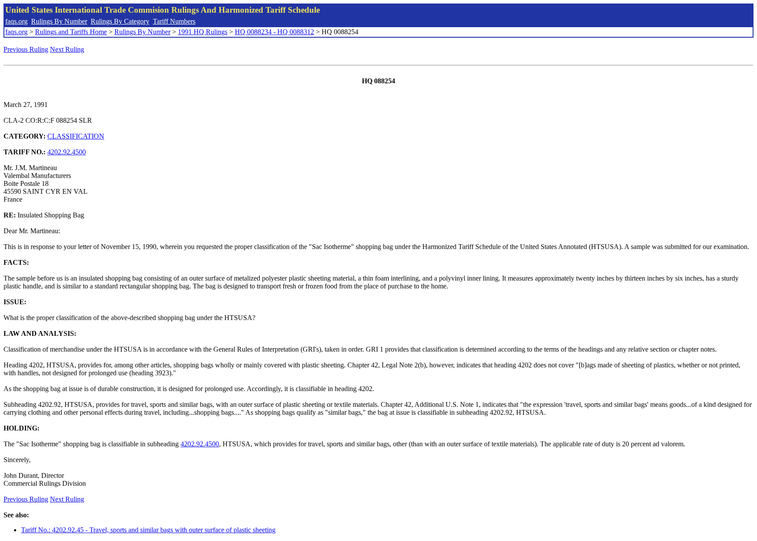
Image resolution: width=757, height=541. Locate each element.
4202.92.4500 (66, 152)
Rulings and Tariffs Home (71, 32)
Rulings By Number (59, 21)
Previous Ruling (26, 49)
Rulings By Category (120, 21)
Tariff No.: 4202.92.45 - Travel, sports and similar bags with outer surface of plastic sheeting (148, 530)
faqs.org (16, 21)
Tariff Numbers (174, 21)
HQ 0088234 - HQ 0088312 (274, 32)
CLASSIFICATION (75, 136)
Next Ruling (67, 49)
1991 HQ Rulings (202, 32)
